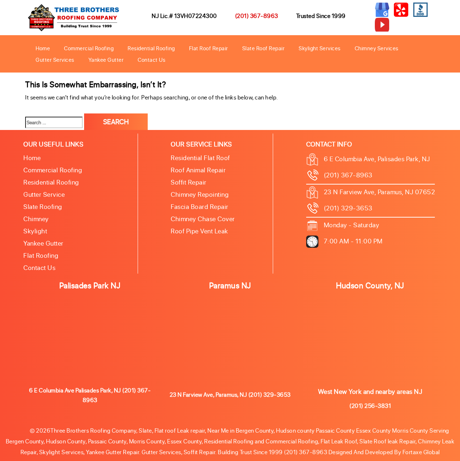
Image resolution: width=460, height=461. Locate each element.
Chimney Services (377, 48)
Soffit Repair (189, 182)
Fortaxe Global (421, 452)
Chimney (36, 218)
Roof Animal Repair (198, 170)
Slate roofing (42, 206)
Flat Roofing (40, 255)
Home (43, 48)
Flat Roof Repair (208, 48)
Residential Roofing (151, 48)
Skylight (35, 231)
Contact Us (151, 59)
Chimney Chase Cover (203, 218)
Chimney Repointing (200, 194)
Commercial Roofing (89, 48)
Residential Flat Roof (200, 157)
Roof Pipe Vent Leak (199, 231)
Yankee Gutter (106, 59)
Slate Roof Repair (263, 48)
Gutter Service (44, 194)
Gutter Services (55, 59)
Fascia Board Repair (200, 206)
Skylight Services (320, 48)
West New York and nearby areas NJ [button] (370, 391)
